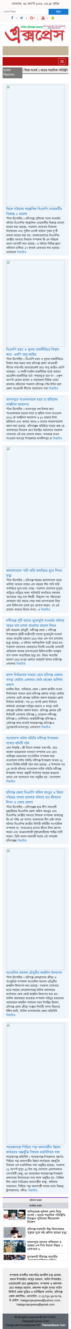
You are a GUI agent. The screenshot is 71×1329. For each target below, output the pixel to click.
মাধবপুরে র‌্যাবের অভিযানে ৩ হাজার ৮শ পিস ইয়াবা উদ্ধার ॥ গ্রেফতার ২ (44, 1245)
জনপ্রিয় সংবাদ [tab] (35, 1205)
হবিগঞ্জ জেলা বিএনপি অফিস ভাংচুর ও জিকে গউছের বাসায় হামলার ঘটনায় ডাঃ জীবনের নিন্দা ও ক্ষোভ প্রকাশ (34, 797)
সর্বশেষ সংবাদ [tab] (35, 1200)
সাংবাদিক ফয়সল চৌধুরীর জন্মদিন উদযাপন (34, 973)
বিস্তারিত (21, 252)
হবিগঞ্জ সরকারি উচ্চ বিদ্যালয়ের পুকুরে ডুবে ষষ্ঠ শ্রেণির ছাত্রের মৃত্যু (47, 1230)
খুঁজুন (58, 11)
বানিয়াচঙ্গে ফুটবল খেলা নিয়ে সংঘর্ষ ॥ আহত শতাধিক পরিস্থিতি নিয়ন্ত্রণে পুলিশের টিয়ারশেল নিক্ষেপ (46, 1217)
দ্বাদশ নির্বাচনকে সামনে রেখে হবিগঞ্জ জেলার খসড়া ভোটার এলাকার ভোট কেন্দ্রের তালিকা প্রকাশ (34, 680)
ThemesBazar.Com (53, 1325)
